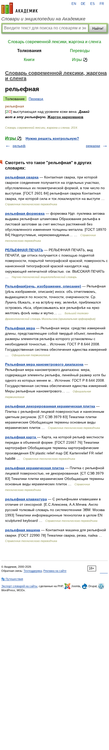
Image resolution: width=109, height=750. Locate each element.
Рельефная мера (20, 328)
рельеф (19, 146)
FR (102, 4)
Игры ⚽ (80, 59)
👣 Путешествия (12, 578)
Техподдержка (33, 570)
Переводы (80, 51)
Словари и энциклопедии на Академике (43, 18)
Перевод (36, 99)
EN (73, 4)
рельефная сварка (22, 177)
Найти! (97, 28)
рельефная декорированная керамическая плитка (50, 406)
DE (83, 4)
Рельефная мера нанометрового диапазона (44, 364)
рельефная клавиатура (26, 499)
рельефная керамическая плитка (34, 468)
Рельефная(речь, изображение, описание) (43, 286)
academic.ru (19, 8)
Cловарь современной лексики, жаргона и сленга (54, 42)
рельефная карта (21, 437)
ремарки (93, 146)
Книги (29, 59)
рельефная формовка (25, 213)
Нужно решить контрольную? (52, 138)
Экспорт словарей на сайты (19, 586)
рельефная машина (22, 530)
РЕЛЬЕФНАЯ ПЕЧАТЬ (24, 250)
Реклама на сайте (54, 570)
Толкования (29, 51)
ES (92, 4)
